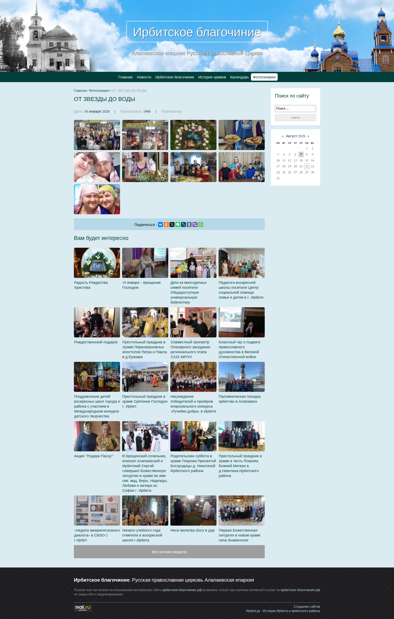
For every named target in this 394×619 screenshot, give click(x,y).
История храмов (212, 77)
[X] (172, 224)
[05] (97, 167)
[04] (242, 135)
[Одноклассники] (166, 224)
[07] (193, 167)
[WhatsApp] (200, 224)
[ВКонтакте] (160, 224)
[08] (242, 167)
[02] (145, 135)
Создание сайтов (307, 606)
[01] (97, 135)
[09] (97, 199)
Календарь (239, 77)
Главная (125, 77)
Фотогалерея (264, 77)
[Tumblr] (189, 224)
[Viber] (194, 224)
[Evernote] (177, 224)
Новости (144, 77)
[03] (193, 135)
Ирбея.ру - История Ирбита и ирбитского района (283, 611)
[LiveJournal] (183, 224)
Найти (295, 117)
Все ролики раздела (169, 551)
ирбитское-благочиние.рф (182, 590)
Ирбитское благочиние (197, 31)
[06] (145, 167)
